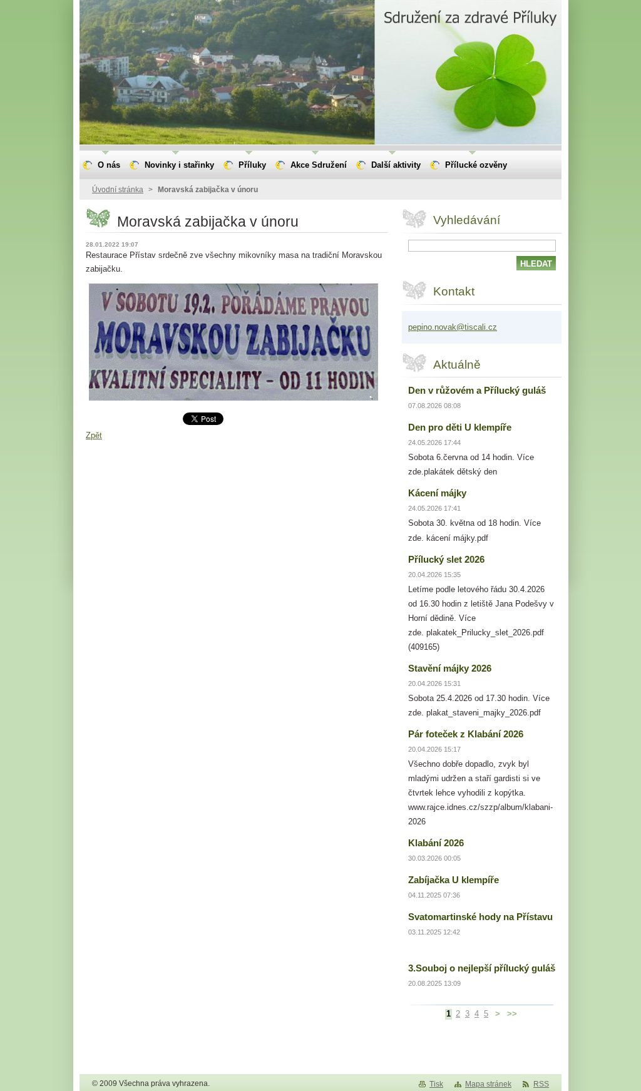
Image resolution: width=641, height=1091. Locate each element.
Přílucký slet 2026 (446, 559)
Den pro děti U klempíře (459, 427)
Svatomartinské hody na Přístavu (480, 916)
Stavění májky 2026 (449, 668)
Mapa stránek (488, 1084)
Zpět (94, 435)
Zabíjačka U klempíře (453, 879)
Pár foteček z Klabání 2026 (465, 734)
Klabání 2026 (436, 842)
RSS (541, 1084)
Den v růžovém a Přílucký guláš (477, 390)
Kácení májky (437, 493)
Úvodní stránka (117, 189)
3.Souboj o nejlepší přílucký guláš (481, 968)
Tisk (436, 1084)
